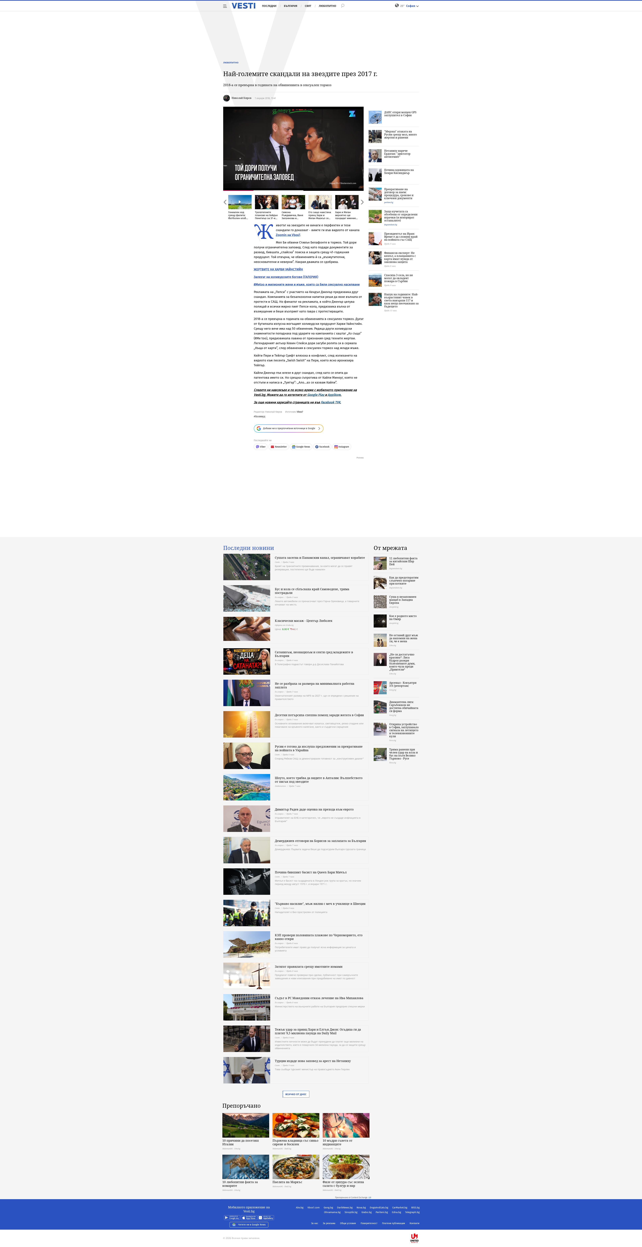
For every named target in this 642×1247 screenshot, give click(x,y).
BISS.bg (415, 1207)
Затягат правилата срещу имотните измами (308, 967)
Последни (269, 6)
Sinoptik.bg (351, 1212)
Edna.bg (396, 1212)
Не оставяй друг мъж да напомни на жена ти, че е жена (403, 638)
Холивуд (260, 416)
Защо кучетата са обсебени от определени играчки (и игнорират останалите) (400, 216)
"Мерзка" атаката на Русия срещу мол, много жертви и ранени (400, 134)
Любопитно (327, 6)
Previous (225, 209)
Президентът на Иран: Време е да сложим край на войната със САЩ (400, 237)
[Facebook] (419, 1227)
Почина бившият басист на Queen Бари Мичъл (311, 872)
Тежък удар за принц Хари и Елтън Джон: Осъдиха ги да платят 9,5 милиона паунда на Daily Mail (318, 1031)
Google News (303, 446)
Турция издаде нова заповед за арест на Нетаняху (313, 1061)
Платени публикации (393, 1223)
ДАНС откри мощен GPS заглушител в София (400, 113)
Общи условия (348, 1223)
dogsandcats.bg (390, 224)
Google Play (316, 395)
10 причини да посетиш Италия (240, 1142)
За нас (314, 1223)
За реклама (329, 1223)
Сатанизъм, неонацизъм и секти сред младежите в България (314, 654)
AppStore (334, 395)
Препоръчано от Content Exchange (351, 1197)
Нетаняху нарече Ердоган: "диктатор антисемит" (397, 154)
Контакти (414, 1223)
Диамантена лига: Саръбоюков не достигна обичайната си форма (403, 706)
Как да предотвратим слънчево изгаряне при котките (403, 580)
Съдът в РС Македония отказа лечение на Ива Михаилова (319, 998)
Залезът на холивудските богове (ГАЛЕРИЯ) (286, 277)
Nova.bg (361, 1207)
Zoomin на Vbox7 (288, 235)
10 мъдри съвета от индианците (337, 1142)
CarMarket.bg (399, 1207)
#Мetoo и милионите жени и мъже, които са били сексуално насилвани (307, 284)
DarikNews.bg (345, 1207)
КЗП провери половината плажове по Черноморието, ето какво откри (318, 937)
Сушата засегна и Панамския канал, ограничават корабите (320, 558)
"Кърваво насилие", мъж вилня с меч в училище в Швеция (320, 904)
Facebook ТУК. (331, 402)
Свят (308, 6)
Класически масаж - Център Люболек (303, 621)
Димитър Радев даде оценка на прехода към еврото (314, 809)
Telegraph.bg (412, 1212)
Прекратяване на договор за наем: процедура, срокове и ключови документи (398, 193)
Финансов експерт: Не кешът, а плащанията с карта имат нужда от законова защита (400, 257)
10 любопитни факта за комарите (240, 1183)
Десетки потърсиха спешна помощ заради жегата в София (319, 715)
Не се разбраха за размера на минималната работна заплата (314, 685)
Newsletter (281, 446)
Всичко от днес (295, 1094)
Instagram (343, 446)
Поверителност (369, 1223)
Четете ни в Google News (252, 1224)
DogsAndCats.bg (379, 1207)
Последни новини (248, 547)
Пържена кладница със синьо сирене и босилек (295, 1142)
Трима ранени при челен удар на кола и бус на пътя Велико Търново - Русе (403, 754)
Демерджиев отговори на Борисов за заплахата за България (320, 841)
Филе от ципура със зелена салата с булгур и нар (343, 1183)
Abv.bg (299, 1207)
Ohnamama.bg (332, 1212)
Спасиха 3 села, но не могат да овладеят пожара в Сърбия (398, 278)
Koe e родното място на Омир (403, 617)
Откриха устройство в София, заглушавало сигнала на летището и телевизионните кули (404, 730)
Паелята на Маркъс (287, 1182)
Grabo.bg (366, 1212)
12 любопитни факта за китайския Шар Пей (403, 561)
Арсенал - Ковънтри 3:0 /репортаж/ (402, 684)
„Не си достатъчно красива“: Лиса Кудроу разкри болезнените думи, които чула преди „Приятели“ (402, 662)
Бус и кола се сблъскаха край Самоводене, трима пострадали (312, 591)
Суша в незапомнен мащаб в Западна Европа (402, 600)
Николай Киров (241, 98)
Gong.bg (328, 1207)
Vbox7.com (313, 1207)
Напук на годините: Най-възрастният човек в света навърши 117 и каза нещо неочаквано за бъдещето (401, 300)
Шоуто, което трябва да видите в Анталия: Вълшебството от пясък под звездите (318, 780)
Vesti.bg (243, 6)
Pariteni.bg (382, 1212)
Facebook (324, 446)
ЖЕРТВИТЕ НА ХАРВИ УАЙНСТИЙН (278, 269)
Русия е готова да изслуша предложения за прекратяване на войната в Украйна (319, 748)
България (290, 6)
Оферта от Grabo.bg (284, 625)
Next (362, 209)
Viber (262, 446)
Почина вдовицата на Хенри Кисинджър (399, 171)
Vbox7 (300, 411)
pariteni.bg (388, 202)
